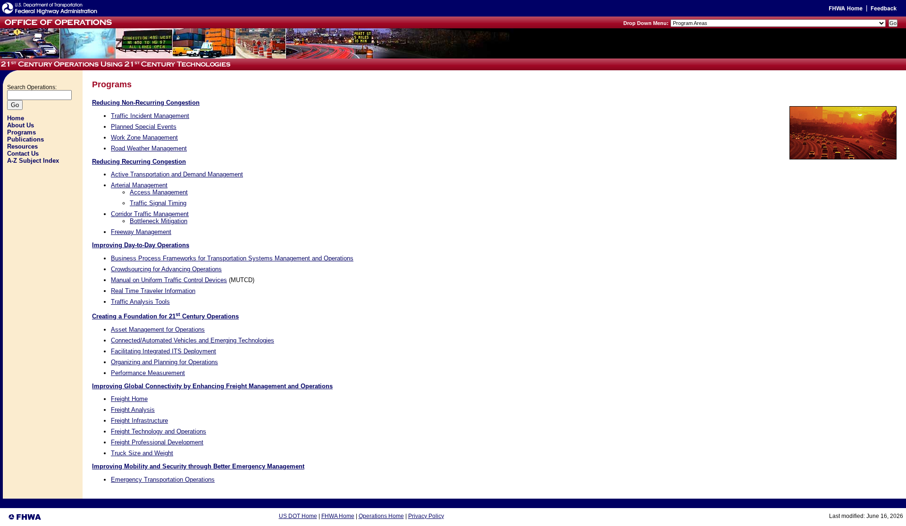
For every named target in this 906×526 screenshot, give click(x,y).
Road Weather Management (149, 148)
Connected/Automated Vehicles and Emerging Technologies (192, 340)
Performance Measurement (148, 372)
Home (15, 118)
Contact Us (23, 153)
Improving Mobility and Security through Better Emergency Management (198, 466)
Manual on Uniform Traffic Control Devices (169, 280)
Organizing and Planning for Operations (164, 362)
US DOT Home (298, 516)
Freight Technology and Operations (158, 431)
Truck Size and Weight (142, 453)
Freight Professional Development (157, 442)
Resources (22, 146)
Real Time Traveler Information (153, 290)
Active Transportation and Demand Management (177, 174)
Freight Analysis (133, 409)
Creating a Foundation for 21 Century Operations (165, 316)
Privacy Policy (426, 516)
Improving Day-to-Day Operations (140, 245)
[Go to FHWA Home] (845, 10)
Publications (25, 139)
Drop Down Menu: (646, 23)
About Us (20, 125)
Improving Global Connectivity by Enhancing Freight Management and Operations (212, 386)
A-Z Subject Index (33, 160)
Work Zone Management (144, 137)
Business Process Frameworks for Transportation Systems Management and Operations (232, 258)
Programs (21, 132)
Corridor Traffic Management (150, 213)
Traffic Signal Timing (158, 203)
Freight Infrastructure (139, 420)
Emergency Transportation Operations (163, 479)
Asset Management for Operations (158, 329)
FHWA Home (337, 516)
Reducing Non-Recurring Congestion (146, 102)
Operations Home (381, 516)
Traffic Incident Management (150, 115)
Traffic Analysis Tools (140, 301)
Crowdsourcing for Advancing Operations (166, 269)
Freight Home (129, 398)
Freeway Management (141, 231)
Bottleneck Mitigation (158, 221)
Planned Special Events (143, 126)
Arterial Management (139, 185)
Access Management (159, 192)
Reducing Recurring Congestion (139, 161)
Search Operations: (32, 87)
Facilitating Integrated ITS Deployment (163, 351)
